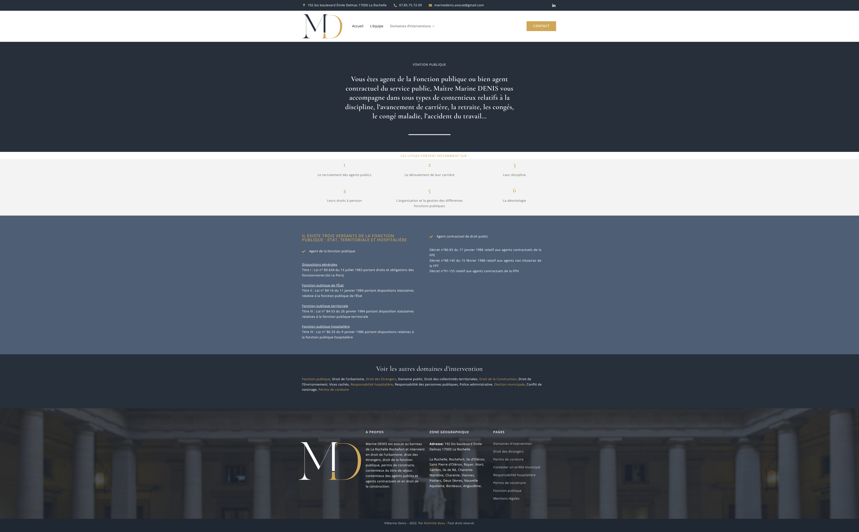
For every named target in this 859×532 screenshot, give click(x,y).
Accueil (357, 26)
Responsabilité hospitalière (372, 384)
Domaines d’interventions (410, 26)
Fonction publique (316, 379)
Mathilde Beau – (436, 523)
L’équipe (376, 26)
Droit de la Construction (498, 379)
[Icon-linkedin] (554, 5)
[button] (541, 26)
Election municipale (509, 384)
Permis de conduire (334, 390)
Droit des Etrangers (381, 379)
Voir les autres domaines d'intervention (429, 368)
